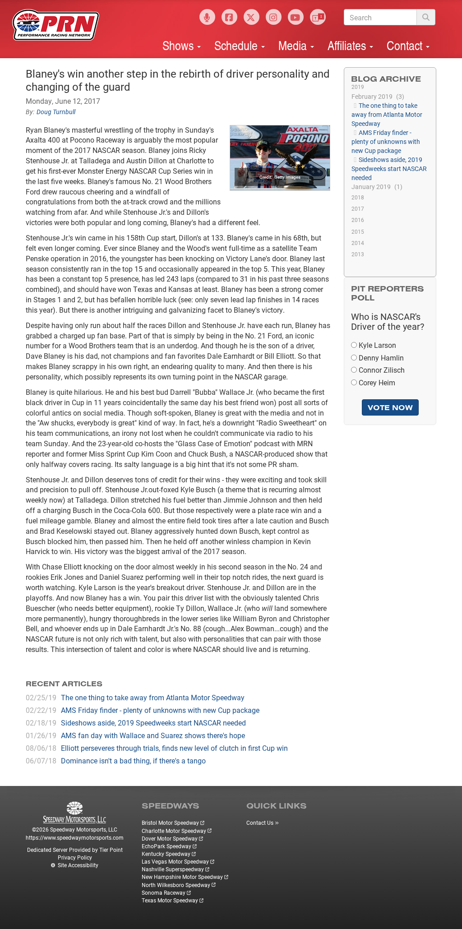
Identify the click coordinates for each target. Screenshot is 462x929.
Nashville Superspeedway (173, 869)
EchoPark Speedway (166, 846)
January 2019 (375, 186)
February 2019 (376, 96)
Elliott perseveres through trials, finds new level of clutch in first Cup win (174, 748)
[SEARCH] (425, 17)
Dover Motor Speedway (170, 838)
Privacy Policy (75, 857)
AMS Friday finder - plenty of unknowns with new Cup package (160, 710)
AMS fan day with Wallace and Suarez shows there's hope (153, 735)
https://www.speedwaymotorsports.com (75, 837)
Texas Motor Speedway (170, 900)
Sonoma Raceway (163, 892)
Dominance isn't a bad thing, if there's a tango (133, 760)
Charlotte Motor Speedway (174, 830)
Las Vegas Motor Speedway (175, 861)
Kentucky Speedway (166, 853)
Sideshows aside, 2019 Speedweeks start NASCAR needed (153, 722)
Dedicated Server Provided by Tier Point (75, 849)
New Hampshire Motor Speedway (182, 876)
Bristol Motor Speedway (170, 822)
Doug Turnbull (56, 111)
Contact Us (259, 822)
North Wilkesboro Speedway (176, 884)
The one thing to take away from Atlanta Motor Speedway (153, 697)
